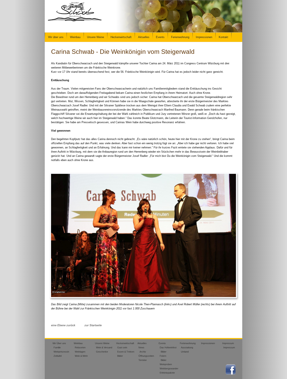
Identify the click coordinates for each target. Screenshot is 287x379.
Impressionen (204, 37)
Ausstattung (187, 347)
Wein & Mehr (81, 356)
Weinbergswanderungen (172, 368)
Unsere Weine (95, 37)
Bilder (120, 356)
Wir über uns (55, 37)
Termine (142, 360)
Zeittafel (58, 356)
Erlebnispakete (167, 372)
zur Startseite (93, 325)
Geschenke (102, 351)
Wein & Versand (104, 347)
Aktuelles (143, 37)
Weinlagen (80, 351)
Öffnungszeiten (146, 356)
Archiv (143, 351)
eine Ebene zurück (63, 325)
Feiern (163, 356)
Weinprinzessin (61, 351)
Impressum (228, 343)
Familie (57, 347)
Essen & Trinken (125, 351)
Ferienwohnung (180, 37)
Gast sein (122, 347)
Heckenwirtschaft (121, 37)
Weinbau (75, 37)
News (141, 347)
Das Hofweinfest (168, 347)
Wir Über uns (59, 343)
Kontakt (223, 37)
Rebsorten (80, 347)
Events (160, 37)
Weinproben (166, 364)
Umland (185, 351)
